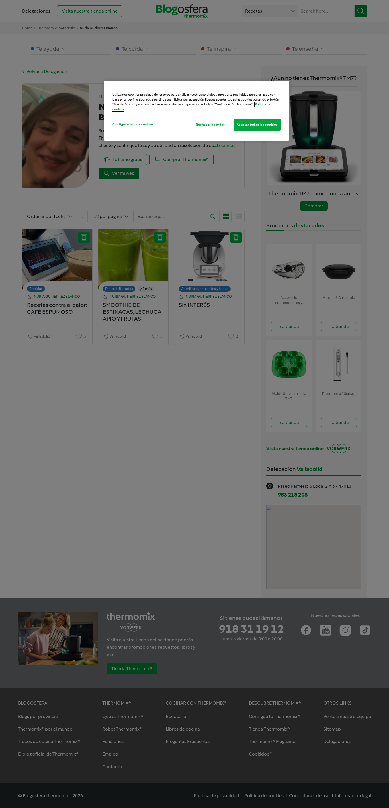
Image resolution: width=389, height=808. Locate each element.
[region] (196, 111)
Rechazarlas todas (210, 124)
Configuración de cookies (133, 124)
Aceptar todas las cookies (257, 124)
